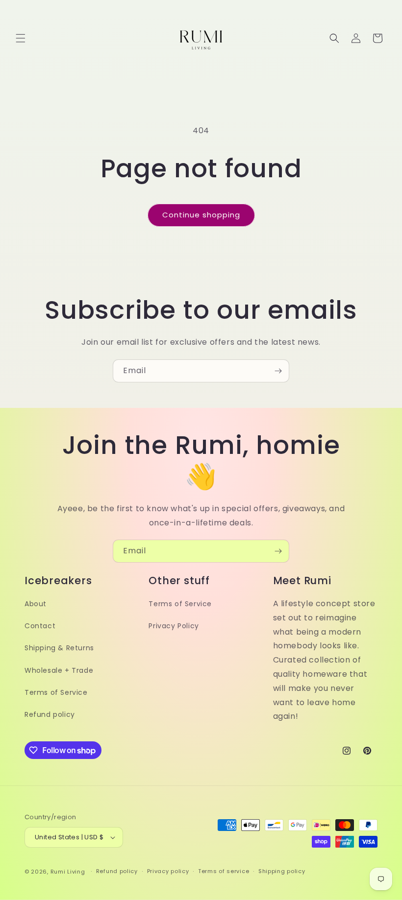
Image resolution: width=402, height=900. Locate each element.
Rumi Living (67, 872)
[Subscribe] (278, 370)
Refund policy (50, 714)
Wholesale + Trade (59, 670)
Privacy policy (168, 871)
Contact (40, 626)
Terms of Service (56, 692)
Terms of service (223, 871)
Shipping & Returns (59, 648)
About (36, 604)
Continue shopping (201, 215)
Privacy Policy (174, 626)
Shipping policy (281, 871)
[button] (20, 38)
